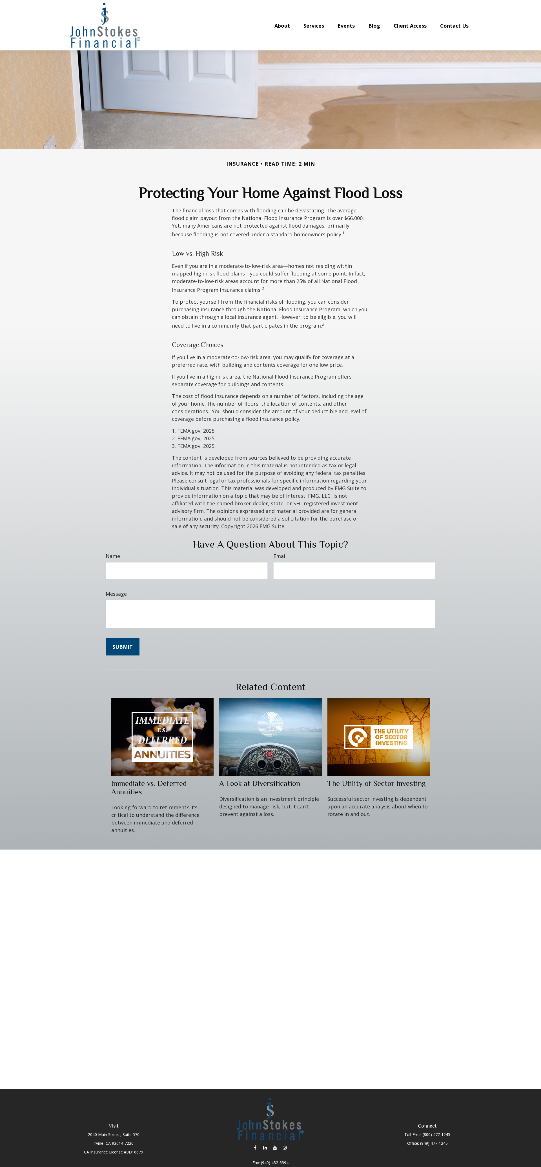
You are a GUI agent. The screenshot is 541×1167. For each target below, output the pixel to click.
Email (280, 556)
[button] (282, 25)
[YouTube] (275, 1148)
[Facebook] (255, 1148)
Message (116, 593)
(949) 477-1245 (434, 1143)
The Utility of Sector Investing (376, 783)
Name (113, 556)
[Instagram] (285, 1148)
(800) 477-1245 (436, 1134)
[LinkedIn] (265, 1148)
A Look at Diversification (259, 783)
